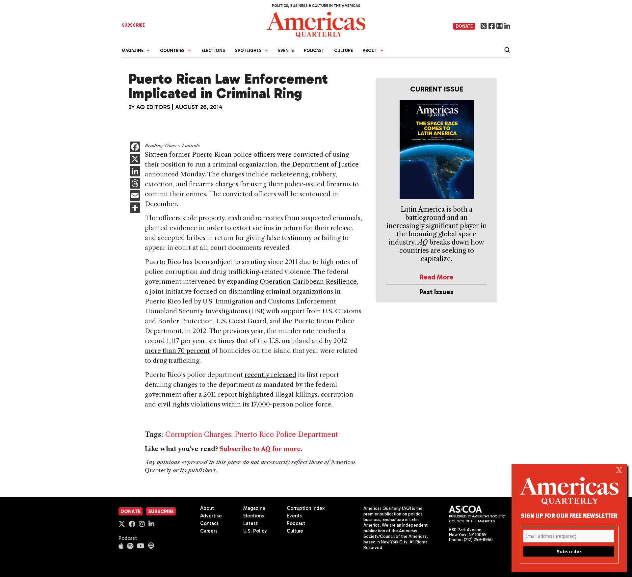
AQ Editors (153, 107)
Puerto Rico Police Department (286, 434)
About (207, 508)
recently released (270, 375)
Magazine (254, 508)
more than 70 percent (177, 350)
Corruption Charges (198, 434)
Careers (209, 531)
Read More (436, 277)
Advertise (211, 516)
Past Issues (436, 292)
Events (286, 50)
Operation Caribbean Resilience (308, 281)
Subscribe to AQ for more (260, 449)
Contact (209, 523)
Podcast (314, 50)
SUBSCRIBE (133, 25)
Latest (250, 523)
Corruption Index (306, 508)
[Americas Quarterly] (316, 24)
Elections (213, 50)
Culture (343, 50)
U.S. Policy (255, 531)
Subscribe (161, 511)
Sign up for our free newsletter (569, 515)
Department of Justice (325, 164)
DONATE (464, 26)
